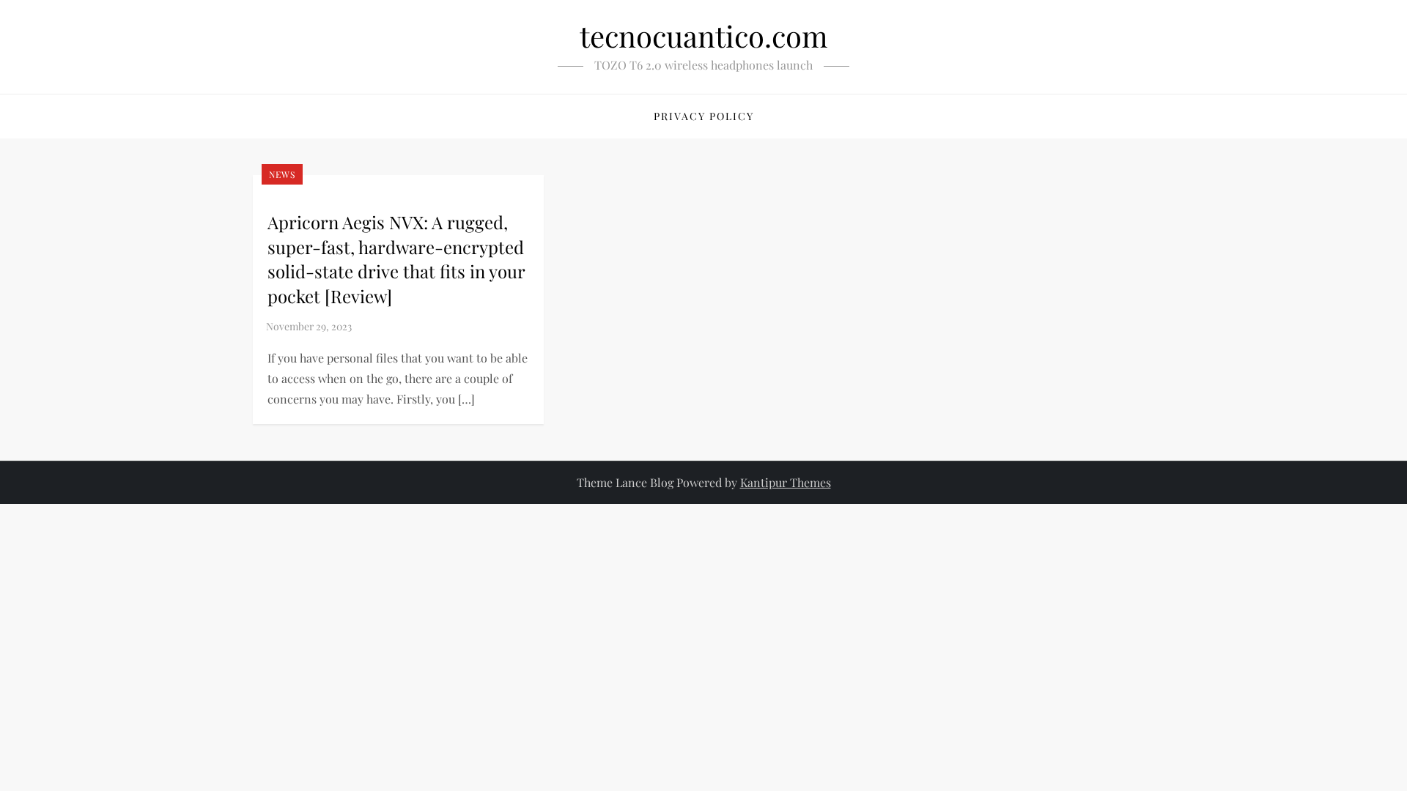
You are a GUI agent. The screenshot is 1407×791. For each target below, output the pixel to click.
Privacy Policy (704, 116)
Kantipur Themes (785, 482)
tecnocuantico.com (704, 35)
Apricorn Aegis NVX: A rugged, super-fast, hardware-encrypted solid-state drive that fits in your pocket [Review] (396, 259)
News (282, 174)
